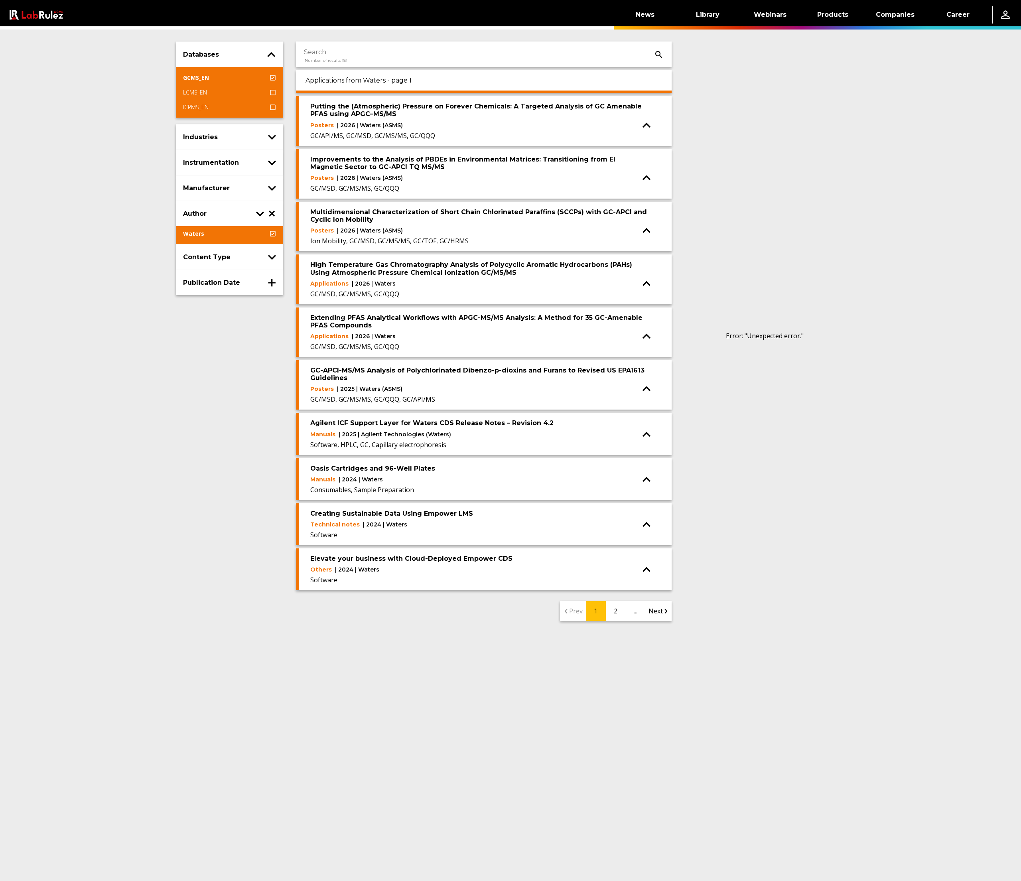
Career (958, 14)
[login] (1005, 15)
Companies (895, 14)
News (645, 14)
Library (707, 14)
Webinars (770, 14)
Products (832, 14)
